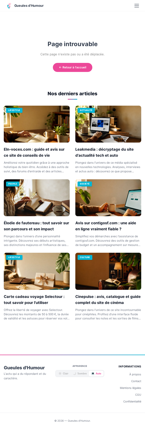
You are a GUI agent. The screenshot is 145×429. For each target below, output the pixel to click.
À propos (135, 374)
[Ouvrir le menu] (136, 5)
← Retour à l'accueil (72, 67)
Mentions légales (130, 387)
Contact (136, 381)
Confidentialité (132, 401)
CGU (138, 394)
